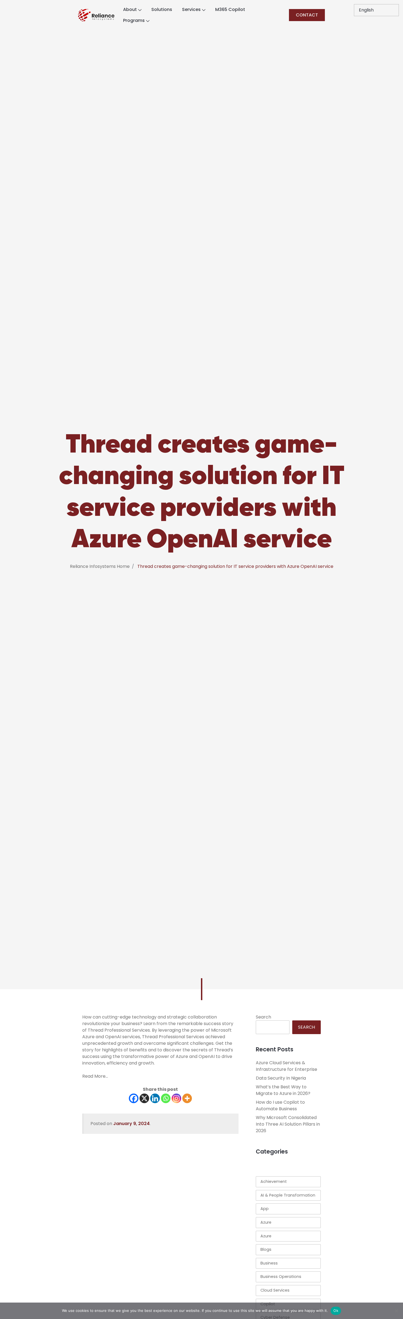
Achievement (273, 1181)
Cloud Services (275, 1290)
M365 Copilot (230, 9)
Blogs (265, 1249)
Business (269, 1263)
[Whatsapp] (166, 1098)
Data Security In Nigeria (281, 1078)
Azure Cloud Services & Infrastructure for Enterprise (286, 1066)
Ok (335, 1310)
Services (191, 9)
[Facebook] (133, 1098)
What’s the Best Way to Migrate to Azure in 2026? (283, 1090)
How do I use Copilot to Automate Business (280, 1105)
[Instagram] (176, 1098)
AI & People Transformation (287, 1195)
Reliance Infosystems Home (100, 566)
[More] (187, 1098)
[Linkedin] (155, 1098)
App (264, 1208)
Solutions (161, 9)
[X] (144, 1098)
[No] (396, 1311)
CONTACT (307, 15)
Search (263, 1017)
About (130, 9)
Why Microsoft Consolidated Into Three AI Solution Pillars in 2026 (288, 1124)
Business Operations (280, 1276)
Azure (265, 1222)
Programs (134, 20)
